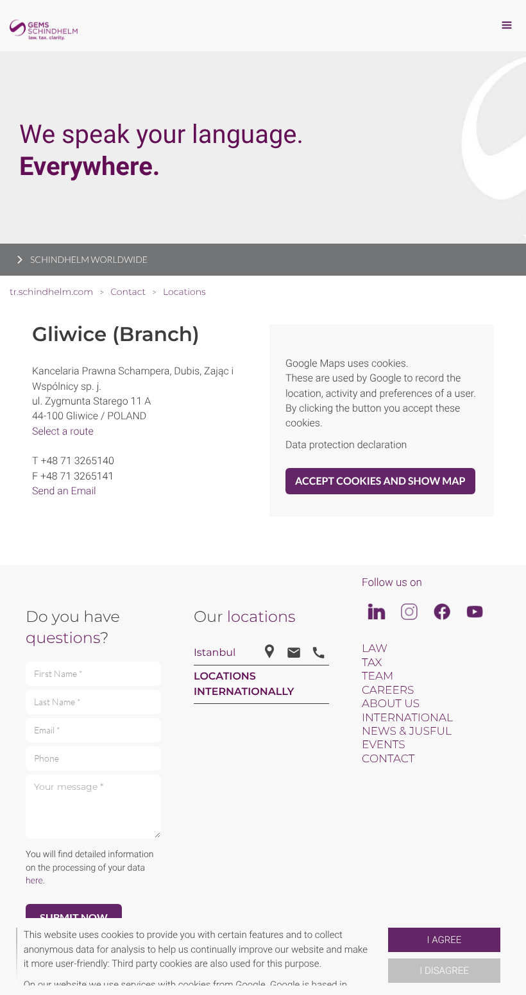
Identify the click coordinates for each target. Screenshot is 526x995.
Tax (372, 662)
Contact (388, 759)
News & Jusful (407, 731)
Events (383, 745)
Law (374, 648)
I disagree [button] (444, 970)
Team (377, 676)
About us (391, 704)
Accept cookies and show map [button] (380, 481)
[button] (383, 956)
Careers (388, 690)
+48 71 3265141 (77, 476)
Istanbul (214, 653)
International (407, 718)
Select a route (63, 431)
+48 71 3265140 (77, 461)
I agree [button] (444, 940)
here (34, 881)
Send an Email (64, 491)
